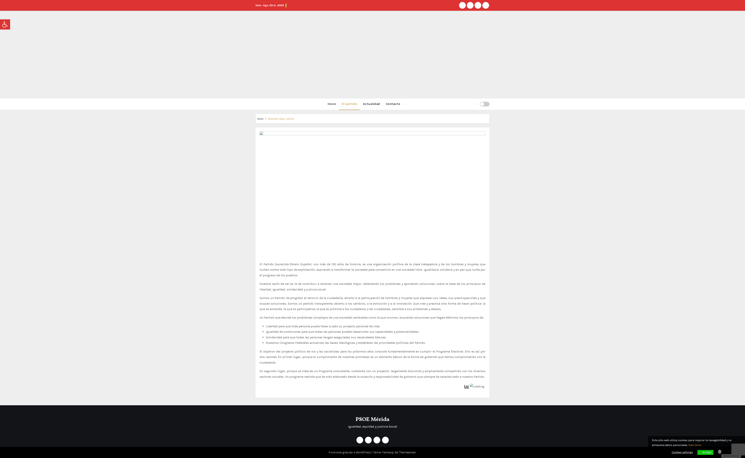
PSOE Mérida (372, 419)
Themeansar (407, 452)
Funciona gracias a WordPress (350, 452)
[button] (475, 104)
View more (694, 445)
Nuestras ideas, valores (281, 118)
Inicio (331, 104)
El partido (349, 104)
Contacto (393, 104)
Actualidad (371, 104)
